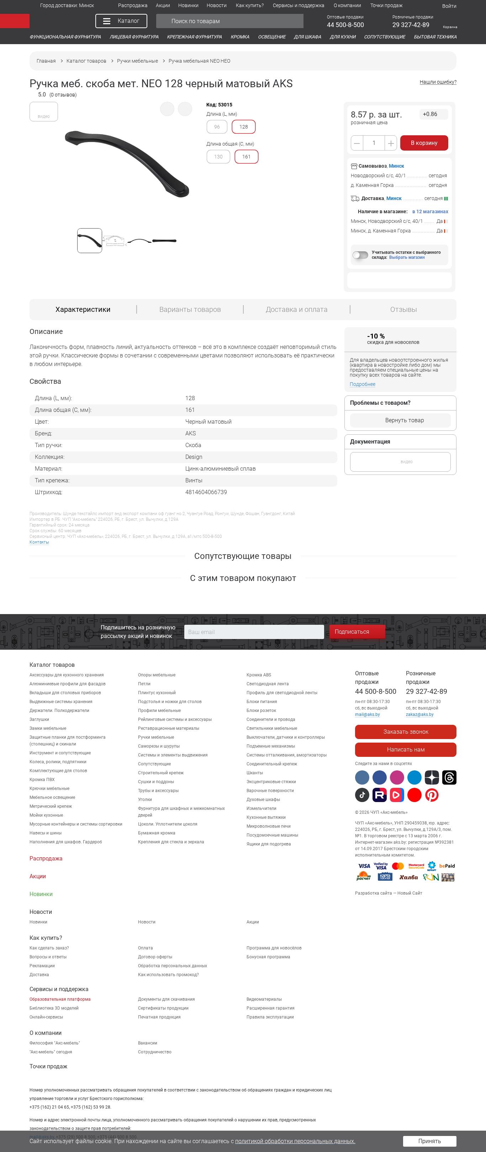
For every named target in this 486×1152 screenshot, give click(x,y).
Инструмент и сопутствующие (60, 752)
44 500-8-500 (375, 691)
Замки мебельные (48, 728)
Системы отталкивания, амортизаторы (287, 755)
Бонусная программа (268, 956)
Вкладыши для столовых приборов (65, 692)
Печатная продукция (159, 1017)
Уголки (145, 799)
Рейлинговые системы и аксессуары (175, 719)
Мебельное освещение (52, 797)
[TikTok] (362, 795)
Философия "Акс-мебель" (55, 1043)
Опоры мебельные (156, 674)
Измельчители (261, 808)
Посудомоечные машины (272, 835)
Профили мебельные (159, 710)
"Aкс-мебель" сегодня (51, 1051)
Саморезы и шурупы (159, 746)
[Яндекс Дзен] (432, 777)
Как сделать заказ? (49, 948)
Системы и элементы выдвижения (173, 755)
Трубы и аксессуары (158, 790)
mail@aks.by (367, 714)
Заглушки (39, 719)
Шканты (255, 772)
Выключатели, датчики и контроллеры (286, 737)
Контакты (39, 542)
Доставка (39, 974)
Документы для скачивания (166, 999)
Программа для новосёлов (274, 948)
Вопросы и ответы (48, 956)
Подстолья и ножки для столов (170, 701)
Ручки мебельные (156, 737)
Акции (253, 922)
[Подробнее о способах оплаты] (405, 882)
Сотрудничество (154, 1051)
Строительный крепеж (161, 772)
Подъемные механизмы (271, 746)
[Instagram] (397, 777)
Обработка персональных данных (172, 965)
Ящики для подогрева (269, 844)
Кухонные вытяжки (266, 817)
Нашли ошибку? (438, 82)
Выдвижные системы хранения (61, 701)
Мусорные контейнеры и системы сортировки (76, 824)
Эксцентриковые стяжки (271, 781)
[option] (127, 167)
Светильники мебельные (272, 728)
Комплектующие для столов (58, 770)
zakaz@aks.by (420, 714)
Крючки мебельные (49, 788)
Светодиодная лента (268, 683)
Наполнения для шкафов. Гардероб (66, 841)
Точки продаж (48, 1066)
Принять (429, 1141)
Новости (146, 922)
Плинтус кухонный (157, 692)
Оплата (145, 948)
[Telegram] (414, 777)
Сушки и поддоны (156, 781)
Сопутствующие (154, 763)
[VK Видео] (397, 795)
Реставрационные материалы (168, 728)
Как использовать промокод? (168, 974)
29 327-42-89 (426, 691)
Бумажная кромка (156, 833)
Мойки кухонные (46, 815)
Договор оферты (155, 956)
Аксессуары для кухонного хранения (67, 674)
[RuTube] (380, 795)
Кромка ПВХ (42, 779)
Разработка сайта (373, 893)
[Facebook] (380, 777)
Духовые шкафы (263, 799)
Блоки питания (262, 701)
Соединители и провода (271, 719)
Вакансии (147, 1043)
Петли (144, 683)
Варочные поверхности (270, 790)
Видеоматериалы (264, 999)
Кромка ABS (259, 674)
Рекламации (42, 965)
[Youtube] (414, 795)
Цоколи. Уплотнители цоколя (167, 824)
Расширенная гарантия (271, 1008)
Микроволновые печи (269, 826)
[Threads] (449, 777)
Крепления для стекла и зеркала (171, 841)
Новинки (38, 922)
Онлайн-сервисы (46, 1017)
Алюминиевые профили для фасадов (68, 683)
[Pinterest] (432, 795)
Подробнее (362, 384)
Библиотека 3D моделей (54, 1008)
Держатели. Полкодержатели (59, 710)
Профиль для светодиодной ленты (282, 692)
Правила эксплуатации (270, 1017)
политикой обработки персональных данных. (295, 1141)
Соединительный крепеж (272, 763)
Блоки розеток (261, 710)
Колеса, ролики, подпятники (58, 761)
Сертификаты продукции (163, 1008)
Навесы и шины (46, 833)
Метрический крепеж (51, 806)
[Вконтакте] (362, 777)
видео (44, 116)
